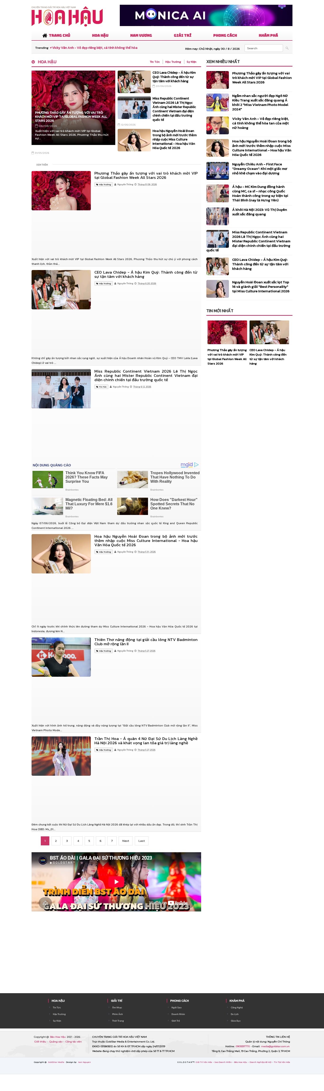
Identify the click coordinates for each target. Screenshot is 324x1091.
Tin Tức (155, 62)
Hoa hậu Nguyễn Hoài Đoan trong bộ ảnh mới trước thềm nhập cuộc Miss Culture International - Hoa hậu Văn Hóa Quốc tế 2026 (175, 139)
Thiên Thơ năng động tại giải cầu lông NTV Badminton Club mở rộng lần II (146, 641)
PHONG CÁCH (225, 35)
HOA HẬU (100, 35)
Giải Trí (116, 1000)
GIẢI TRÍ (182, 35)
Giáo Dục (236, 1021)
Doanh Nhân (178, 1014)
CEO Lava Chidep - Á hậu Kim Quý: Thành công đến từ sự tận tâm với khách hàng (174, 77)
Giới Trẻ (175, 1021)
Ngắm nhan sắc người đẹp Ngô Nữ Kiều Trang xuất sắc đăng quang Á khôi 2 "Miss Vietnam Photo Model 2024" (260, 102)
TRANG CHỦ (59, 35)
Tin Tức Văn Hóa (282, 1062)
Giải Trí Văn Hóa (204, 1062)
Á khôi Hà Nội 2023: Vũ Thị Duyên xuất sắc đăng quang (259, 212)
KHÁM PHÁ (268, 35)
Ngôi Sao (176, 1007)
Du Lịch (235, 1014)
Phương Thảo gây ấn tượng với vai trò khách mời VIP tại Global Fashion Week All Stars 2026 (71, 116)
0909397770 (243, 1046)
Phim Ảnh (117, 1014)
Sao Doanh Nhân (223, 1062)
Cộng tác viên (73, 1041)
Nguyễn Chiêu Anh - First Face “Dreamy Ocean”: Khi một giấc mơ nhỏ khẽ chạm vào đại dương (259, 168)
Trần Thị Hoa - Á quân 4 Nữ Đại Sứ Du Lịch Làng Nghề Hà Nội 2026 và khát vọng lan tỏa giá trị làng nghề (146, 740)
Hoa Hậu (47, 62)
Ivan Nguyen (84, 1062)
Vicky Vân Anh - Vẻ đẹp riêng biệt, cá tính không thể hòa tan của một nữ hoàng (260, 123)
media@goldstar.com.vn (275, 1046)
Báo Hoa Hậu (58, 1036)
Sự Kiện (191, 62)
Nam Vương (141, 35)
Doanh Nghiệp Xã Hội (261, 1062)
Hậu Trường (173, 62)
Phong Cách (179, 1000)
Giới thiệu (40, 1041)
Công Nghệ (237, 1007)
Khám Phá (237, 1000)
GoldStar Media (56, 1062)
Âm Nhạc (117, 1007)
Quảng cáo (56, 1041)
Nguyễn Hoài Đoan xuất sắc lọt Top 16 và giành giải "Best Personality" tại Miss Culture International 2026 (260, 286)
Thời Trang (118, 1021)
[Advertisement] (116, 248)
